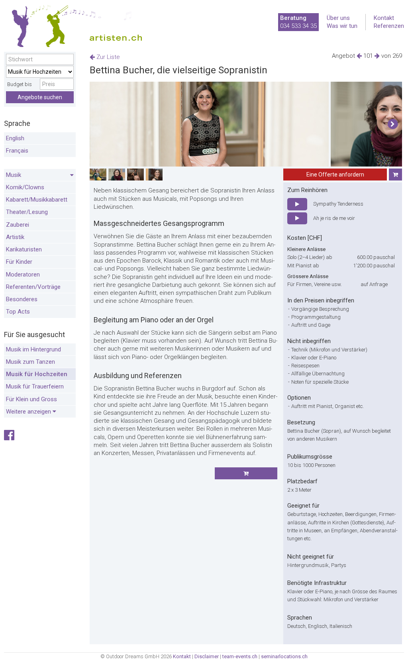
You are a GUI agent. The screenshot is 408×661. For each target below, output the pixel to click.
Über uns (338, 18)
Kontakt (384, 18)
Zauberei (17, 224)
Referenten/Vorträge (33, 286)
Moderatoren (23, 274)
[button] (392, 124)
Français (17, 150)
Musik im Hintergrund (33, 349)
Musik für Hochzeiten (36, 374)
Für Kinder (19, 261)
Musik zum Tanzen (30, 361)
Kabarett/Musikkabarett (36, 199)
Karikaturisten (24, 249)
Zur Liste (107, 57)
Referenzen (389, 25)
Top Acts (18, 311)
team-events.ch (239, 656)
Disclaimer (206, 656)
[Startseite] (73, 28)
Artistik (15, 237)
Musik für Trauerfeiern (35, 386)
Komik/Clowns (25, 187)
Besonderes (21, 299)
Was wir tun (342, 25)
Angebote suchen (40, 97)
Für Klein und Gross (31, 399)
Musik (13, 174)
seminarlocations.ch (284, 656)
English (15, 138)
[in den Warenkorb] (395, 174)
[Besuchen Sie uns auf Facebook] (9, 437)
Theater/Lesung (27, 212)
